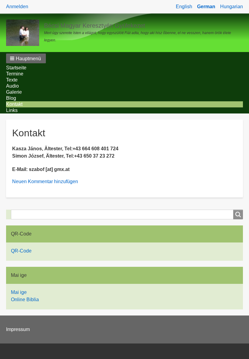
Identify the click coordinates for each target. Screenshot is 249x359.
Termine (14, 73)
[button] (26, 58)
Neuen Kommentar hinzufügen (45, 181)
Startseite (16, 67)
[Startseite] (25, 32)
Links (12, 110)
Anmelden (17, 6)
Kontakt (14, 104)
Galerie (14, 92)
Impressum (18, 329)
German (206, 6)
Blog (11, 98)
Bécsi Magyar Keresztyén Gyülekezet (94, 25)
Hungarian (231, 6)
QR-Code (21, 250)
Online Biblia (25, 299)
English (184, 6)
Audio (12, 86)
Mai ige (19, 292)
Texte (12, 79)
